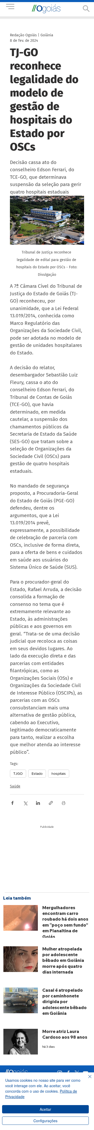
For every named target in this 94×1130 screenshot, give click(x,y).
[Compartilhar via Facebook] (12, 802)
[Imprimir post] (63, 802)
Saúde (15, 786)
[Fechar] (86, 1079)
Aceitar (45, 1109)
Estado (37, 773)
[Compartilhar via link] (50, 802)
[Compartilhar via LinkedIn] (38, 802)
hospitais (58, 773)
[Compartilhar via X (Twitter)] (25, 802)
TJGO (18, 773)
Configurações (45, 1120)
